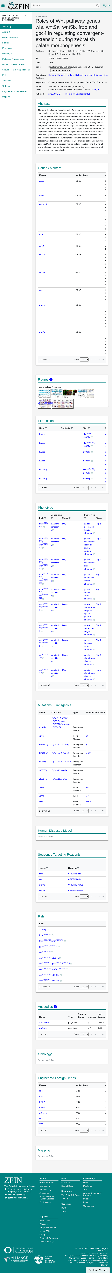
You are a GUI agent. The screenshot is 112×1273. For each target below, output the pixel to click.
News (85, 1182)
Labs (85, 1202)
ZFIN (63, 1211)
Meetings (87, 1186)
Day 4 (65, 524)
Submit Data (67, 1186)
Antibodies (44, 1193)
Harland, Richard (75, 75)
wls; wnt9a (52, 969)
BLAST (64, 1208)
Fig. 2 (98, 604)
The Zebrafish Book (70, 1195)
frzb (45, 935)
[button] (46, 428)
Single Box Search (48, 1227)
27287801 (53, 94)
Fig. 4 (98, 538)
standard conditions (55, 527)
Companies (88, 1206)
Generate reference (61, 70)
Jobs (85, 1189)
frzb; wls (51, 941)
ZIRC (63, 1198)
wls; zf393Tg (49, 975)
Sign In (106, 5)
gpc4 (43, 607)
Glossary (44, 1224)
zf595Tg (86, 478)
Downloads (66, 1182)
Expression (45, 1186)
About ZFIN (45, 1231)
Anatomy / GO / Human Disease (47, 1197)
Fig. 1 (98, 524)
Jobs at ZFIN (45, 1241)
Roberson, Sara (100, 75)
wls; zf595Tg (49, 980)
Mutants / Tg (45, 1189)
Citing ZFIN (45, 1234)
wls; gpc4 (54, 963)
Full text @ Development (76, 94)
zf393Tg (86, 452)
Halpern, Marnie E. (57, 75)
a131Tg (42, 929)
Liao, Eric (88, 75)
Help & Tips (45, 1220)
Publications (45, 1202)
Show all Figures (45, 403)
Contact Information (49, 1238)
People (86, 1199)
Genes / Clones (47, 1182)
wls (44, 952)
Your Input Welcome (98, 1270)
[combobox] (65, 5)
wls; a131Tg (49, 958)
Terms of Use (101, 1251)
